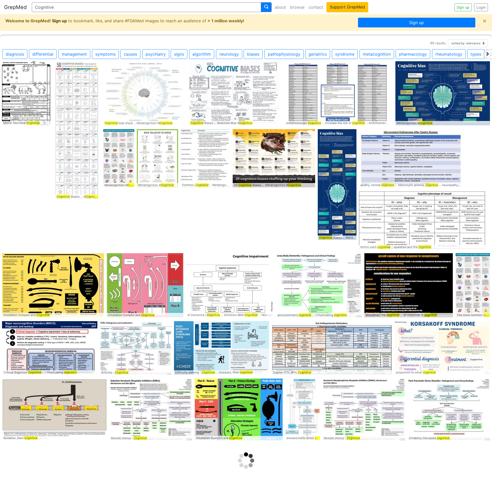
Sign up (463, 7)
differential (42, 54)
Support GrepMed (347, 6)
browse (297, 7)
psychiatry (156, 54)
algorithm (201, 54)
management (74, 54)
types (475, 54)
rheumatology (448, 54)
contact (316, 7)
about (280, 7)
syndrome (344, 54)
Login (481, 7)
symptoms (105, 54)
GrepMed (15, 7)
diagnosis (15, 54)
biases (253, 54)
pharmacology (413, 54)
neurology (229, 54)
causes (130, 54)
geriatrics (318, 54)
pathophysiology (284, 54)
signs (179, 54)
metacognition (377, 54)
